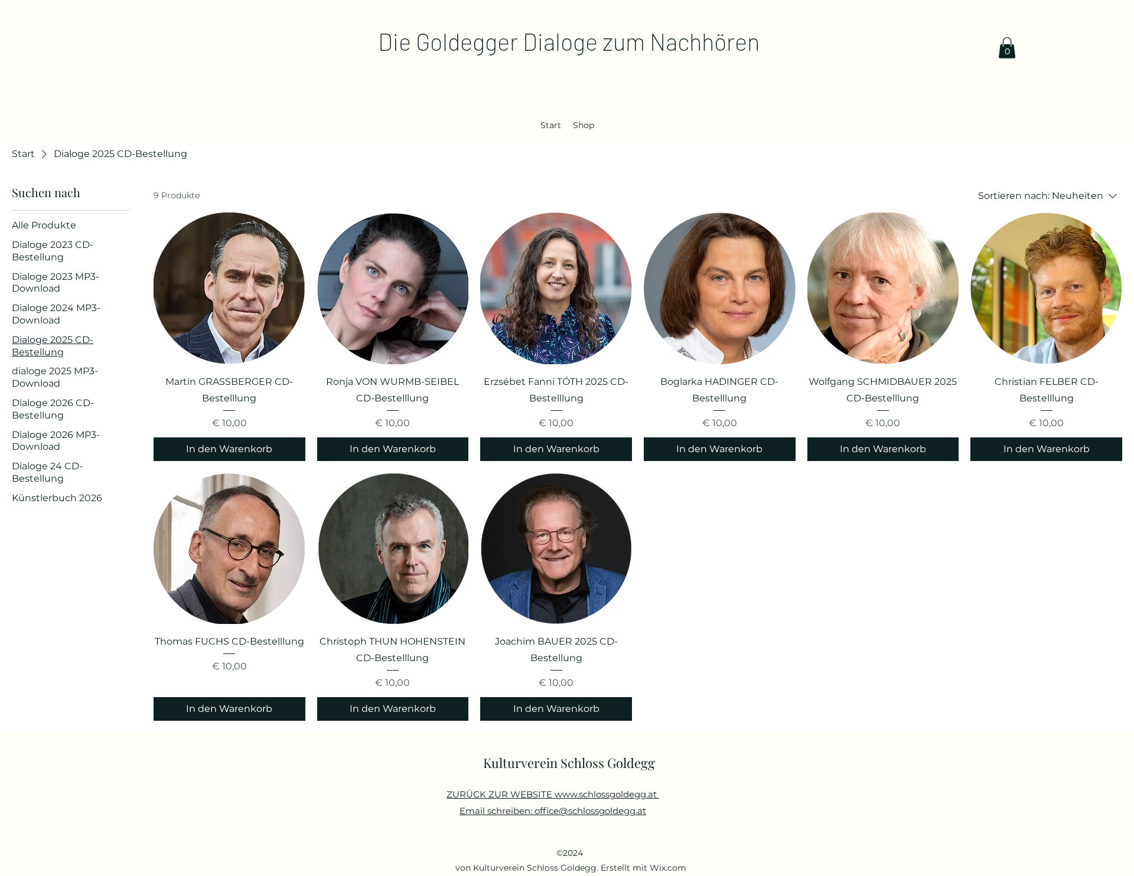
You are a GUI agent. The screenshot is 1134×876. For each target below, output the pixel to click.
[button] (1007, 47)
